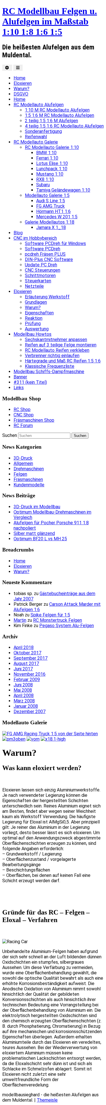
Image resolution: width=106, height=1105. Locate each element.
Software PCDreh (42, 248)
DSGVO (21, 94)
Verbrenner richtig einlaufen (52, 355)
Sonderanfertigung (43, 131)
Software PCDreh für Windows (55, 243)
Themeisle (47, 1100)
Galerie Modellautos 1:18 (49, 222)
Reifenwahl (36, 136)
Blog (18, 232)
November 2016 (30, 674)
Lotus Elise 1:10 (52, 163)
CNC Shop (24, 415)
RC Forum (23, 425)
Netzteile (34, 286)
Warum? (21, 88)
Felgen (20, 474)
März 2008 (24, 701)
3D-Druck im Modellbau (37, 506)
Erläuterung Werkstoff (47, 296)
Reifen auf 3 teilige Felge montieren (60, 345)
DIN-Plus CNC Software (49, 259)
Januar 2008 (26, 706)
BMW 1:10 (46, 152)
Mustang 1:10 (49, 174)
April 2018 (24, 647)
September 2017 (30, 658)
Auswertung (37, 329)
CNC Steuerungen (42, 270)
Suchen (9, 435)
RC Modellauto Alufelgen (39, 104)
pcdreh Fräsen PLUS (45, 254)
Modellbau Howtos (32, 334)
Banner (20, 377)
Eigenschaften (39, 313)
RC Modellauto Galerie (36, 142)
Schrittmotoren (40, 275)
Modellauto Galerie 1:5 (47, 195)
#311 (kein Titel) (30, 382)
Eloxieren (23, 83)
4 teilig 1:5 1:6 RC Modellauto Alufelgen (64, 126)
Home (19, 78)
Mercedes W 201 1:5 (56, 216)
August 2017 (26, 663)
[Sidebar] (7, 68)
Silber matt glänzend (34, 533)
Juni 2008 (23, 684)
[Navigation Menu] (18, 68)
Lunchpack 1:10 (51, 168)
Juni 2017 (23, 668)
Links (19, 387)
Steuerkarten (38, 280)
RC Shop (22, 409)
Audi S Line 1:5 (50, 200)
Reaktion (33, 318)
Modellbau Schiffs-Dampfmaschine (49, 371)
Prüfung (33, 323)
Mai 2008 (23, 690)
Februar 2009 (27, 679)
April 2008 (24, 695)
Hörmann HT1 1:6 (53, 211)
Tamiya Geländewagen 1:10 (63, 190)
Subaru (43, 184)
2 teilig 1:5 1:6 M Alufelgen (51, 120)
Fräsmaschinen (28, 479)
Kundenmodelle (29, 484)
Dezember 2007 (30, 711)
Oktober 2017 (27, 652)
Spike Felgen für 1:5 (50, 615)
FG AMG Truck (50, 206)
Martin (20, 620)
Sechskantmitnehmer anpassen (56, 339)
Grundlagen (36, 302)
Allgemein (23, 463)
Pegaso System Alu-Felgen (66, 625)
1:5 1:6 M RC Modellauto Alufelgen (59, 115)
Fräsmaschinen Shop (34, 420)
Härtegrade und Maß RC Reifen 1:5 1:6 (63, 361)
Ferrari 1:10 (47, 158)
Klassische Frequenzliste (49, 366)
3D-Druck (23, 458)
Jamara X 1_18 (51, 227)
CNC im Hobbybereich (35, 238)
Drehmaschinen (29, 468)
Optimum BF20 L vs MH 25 (40, 538)
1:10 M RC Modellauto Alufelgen (57, 110)
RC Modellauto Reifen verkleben (57, 350)
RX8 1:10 (45, 179)
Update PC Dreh (41, 264)
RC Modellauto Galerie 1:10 (52, 147)
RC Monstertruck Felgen (57, 620)
